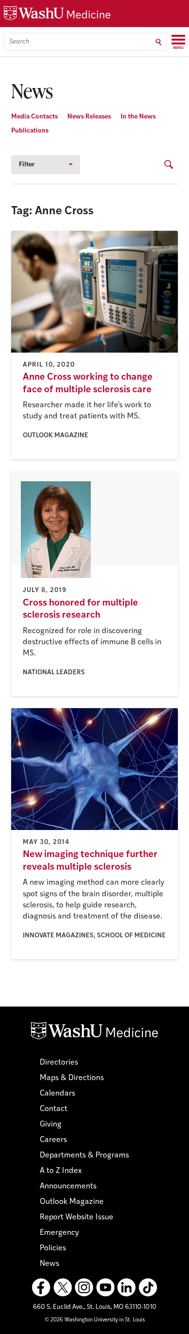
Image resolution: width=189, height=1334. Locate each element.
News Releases (89, 117)
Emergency (59, 1233)
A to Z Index (61, 1171)
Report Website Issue (76, 1217)
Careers (53, 1140)
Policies (53, 1248)
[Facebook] (41, 1287)
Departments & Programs (84, 1155)
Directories (59, 1063)
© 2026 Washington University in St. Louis (95, 1320)
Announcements (68, 1186)
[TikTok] (148, 1287)
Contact (53, 1109)
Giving (51, 1124)
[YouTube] (105, 1287)
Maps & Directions (72, 1078)
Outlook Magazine (72, 1202)
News (49, 1264)
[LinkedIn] (126, 1287)
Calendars (57, 1093)
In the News (138, 117)
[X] (62, 1287)
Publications (29, 131)
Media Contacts (34, 117)
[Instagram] (84, 1287)
